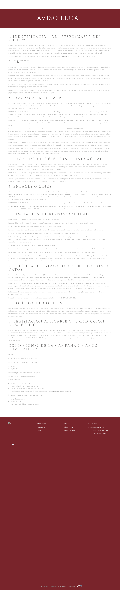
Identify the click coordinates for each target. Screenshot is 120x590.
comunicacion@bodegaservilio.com (61, 391)
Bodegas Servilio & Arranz (50, 586)
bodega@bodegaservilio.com (59, 56)
